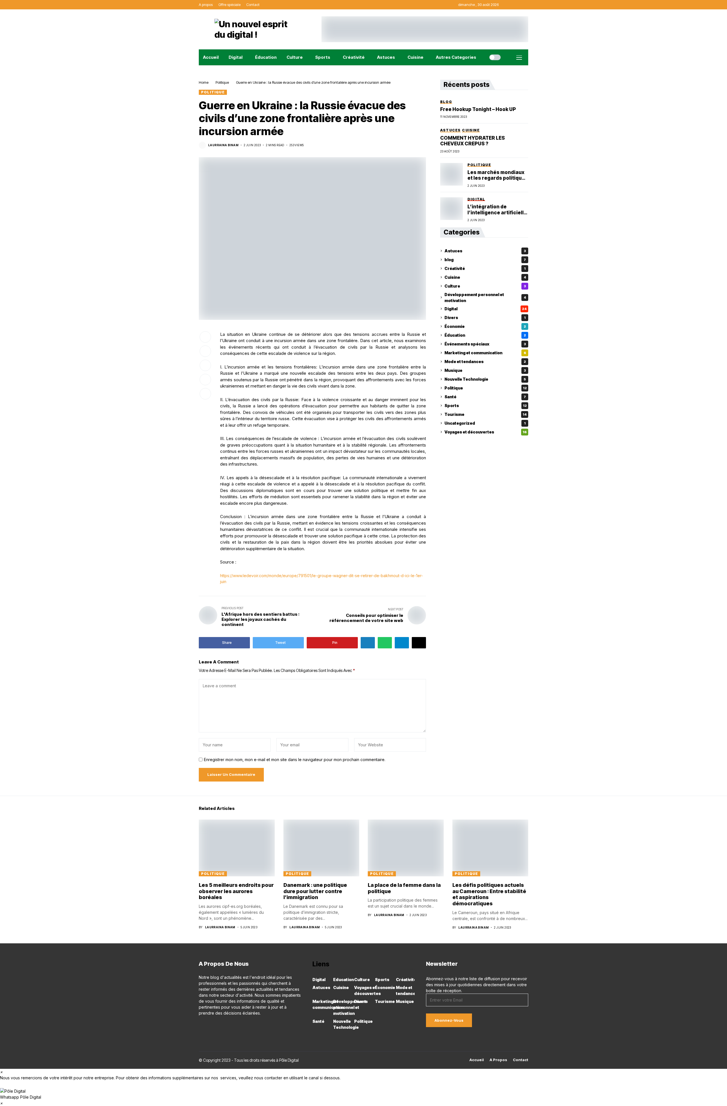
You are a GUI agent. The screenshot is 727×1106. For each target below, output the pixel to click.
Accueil (476, 1060)
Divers (485, 317)
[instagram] (208, 1025)
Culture (485, 286)
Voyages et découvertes (485, 432)
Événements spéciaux (485, 344)
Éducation (485, 335)
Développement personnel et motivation (485, 297)
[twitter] (224, 1025)
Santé (485, 396)
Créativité (485, 268)
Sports (485, 405)
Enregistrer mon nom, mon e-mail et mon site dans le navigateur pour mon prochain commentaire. (294, 759)
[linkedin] (216, 1025)
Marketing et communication (485, 352)
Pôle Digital (289, 1060)
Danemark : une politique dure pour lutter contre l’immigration (315, 891)
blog (485, 259)
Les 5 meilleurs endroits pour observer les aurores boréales (236, 891)
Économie (485, 326)
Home (203, 82)
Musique (485, 370)
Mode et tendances (485, 361)
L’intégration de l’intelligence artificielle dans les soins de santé (497, 209)
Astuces (485, 250)
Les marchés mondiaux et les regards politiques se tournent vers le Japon (497, 175)
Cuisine (485, 277)
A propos (498, 1060)
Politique (222, 82)
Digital (485, 308)
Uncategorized (485, 423)
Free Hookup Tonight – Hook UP (478, 109)
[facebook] (200, 1025)
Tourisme (485, 414)
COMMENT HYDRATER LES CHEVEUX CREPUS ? (472, 140)
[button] (363, 1094)
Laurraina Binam (223, 145)
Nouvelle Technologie (485, 379)
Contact (520, 1060)
